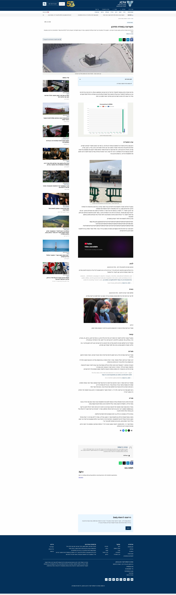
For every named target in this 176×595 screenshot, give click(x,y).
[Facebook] (132, 579)
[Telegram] (117, 579)
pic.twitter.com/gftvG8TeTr (110, 280)
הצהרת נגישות (130, 575)
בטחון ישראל (66, 184)
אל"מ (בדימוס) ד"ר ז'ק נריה (58, 281)
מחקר (115, 9)
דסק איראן (66, 99)
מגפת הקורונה (130, 22)
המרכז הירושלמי (129, 33)
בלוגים (129, 18)
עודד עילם (67, 189)
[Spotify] (110, 579)
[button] (131, 39)
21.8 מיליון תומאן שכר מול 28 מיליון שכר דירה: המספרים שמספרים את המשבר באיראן (56, 164)
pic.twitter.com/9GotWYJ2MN (124, 374)
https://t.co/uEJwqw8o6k (108, 374)
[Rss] (113, 579)
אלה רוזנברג (66, 121)
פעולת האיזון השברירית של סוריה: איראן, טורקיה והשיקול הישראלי (57, 278)
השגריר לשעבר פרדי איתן (63, 212)
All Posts (125, 455)
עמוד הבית (131, 9)
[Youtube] (124, 579)
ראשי (132, 18)
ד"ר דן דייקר (66, 236)
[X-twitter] (128, 579)
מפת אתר (131, 573)
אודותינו (123, 9)
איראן (68, 93)
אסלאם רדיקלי (66, 206)
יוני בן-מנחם (66, 144)
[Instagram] (121, 579)
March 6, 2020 (126, 378)
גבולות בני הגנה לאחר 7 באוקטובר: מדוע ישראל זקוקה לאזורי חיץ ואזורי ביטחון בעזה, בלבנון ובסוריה (57, 232)
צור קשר (97, 9)
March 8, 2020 (126, 283)
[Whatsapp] (106, 579)
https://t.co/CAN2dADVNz (125, 280)
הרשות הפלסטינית (65, 139)
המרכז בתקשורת (105, 9)
